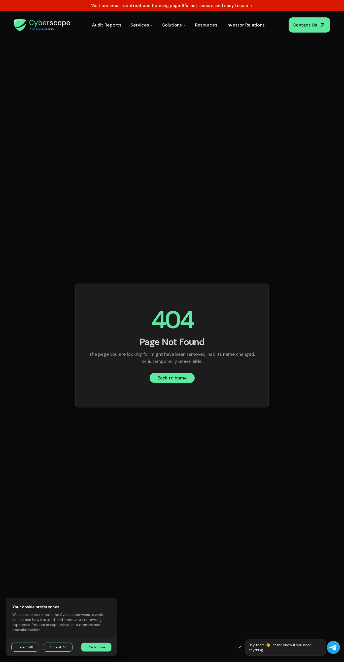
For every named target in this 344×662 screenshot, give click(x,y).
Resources (206, 25)
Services (139, 25)
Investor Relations (245, 25)
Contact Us (305, 25)
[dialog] (61, 627)
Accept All (57, 647)
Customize (96, 647)
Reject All (25, 647)
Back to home (172, 378)
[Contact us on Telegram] (333, 647)
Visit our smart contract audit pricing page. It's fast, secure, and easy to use (170, 5)
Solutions (172, 25)
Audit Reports (106, 25)
